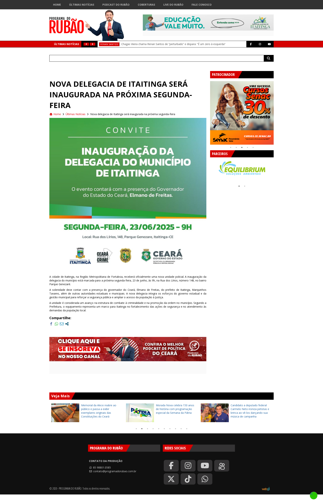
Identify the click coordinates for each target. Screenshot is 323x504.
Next (276, 111)
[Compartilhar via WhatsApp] (56, 324)
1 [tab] (231, 147)
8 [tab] (175, 429)
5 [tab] (253, 147)
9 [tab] (181, 429)
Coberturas (146, 4)
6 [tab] (164, 429)
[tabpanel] (242, 113)
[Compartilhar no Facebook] (51, 324)
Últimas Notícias (81, 4)
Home (57, 4)
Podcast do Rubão (116, 4)
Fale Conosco (202, 4)
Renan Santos (109, 44)
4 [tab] (247, 147)
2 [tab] (236, 147)
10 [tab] (187, 429)
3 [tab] (242, 147)
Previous (207, 111)
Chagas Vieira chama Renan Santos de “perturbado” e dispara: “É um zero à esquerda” (173, 44)
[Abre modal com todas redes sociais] (67, 324)
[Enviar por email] (62, 324)
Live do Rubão (173, 4)
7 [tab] (170, 429)
